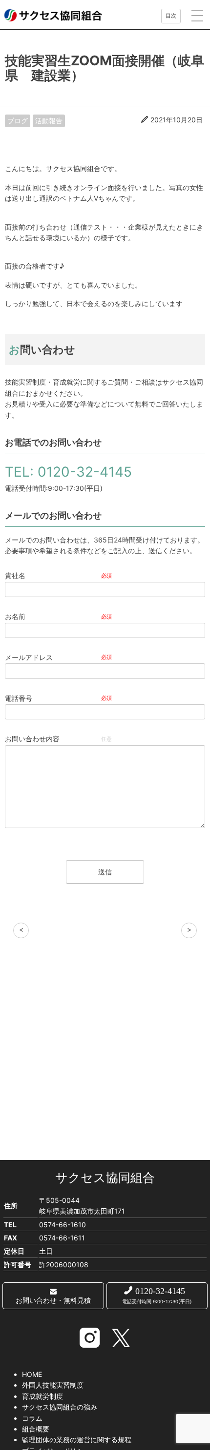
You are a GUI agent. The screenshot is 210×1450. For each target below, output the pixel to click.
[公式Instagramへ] (90, 1339)
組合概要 (35, 1429)
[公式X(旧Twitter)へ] (120, 1339)
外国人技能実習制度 (53, 1385)
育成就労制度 (42, 1396)
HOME (32, 1374)
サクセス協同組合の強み (59, 1407)
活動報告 (49, 120)
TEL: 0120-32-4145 (68, 472)
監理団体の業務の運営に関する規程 (76, 1439)
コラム (32, 1418)
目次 (171, 15)
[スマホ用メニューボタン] (197, 15)
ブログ (17, 120)
